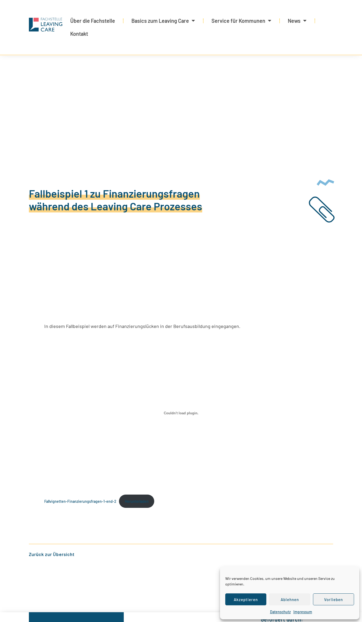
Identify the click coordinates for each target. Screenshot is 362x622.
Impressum (302, 612)
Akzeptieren (246, 599)
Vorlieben (333, 599)
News (294, 20)
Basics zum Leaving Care (160, 20)
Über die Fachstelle (92, 20)
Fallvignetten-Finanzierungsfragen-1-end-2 (80, 501)
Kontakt (79, 33)
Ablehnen (290, 599)
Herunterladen (137, 501)
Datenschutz (280, 612)
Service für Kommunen (238, 20)
